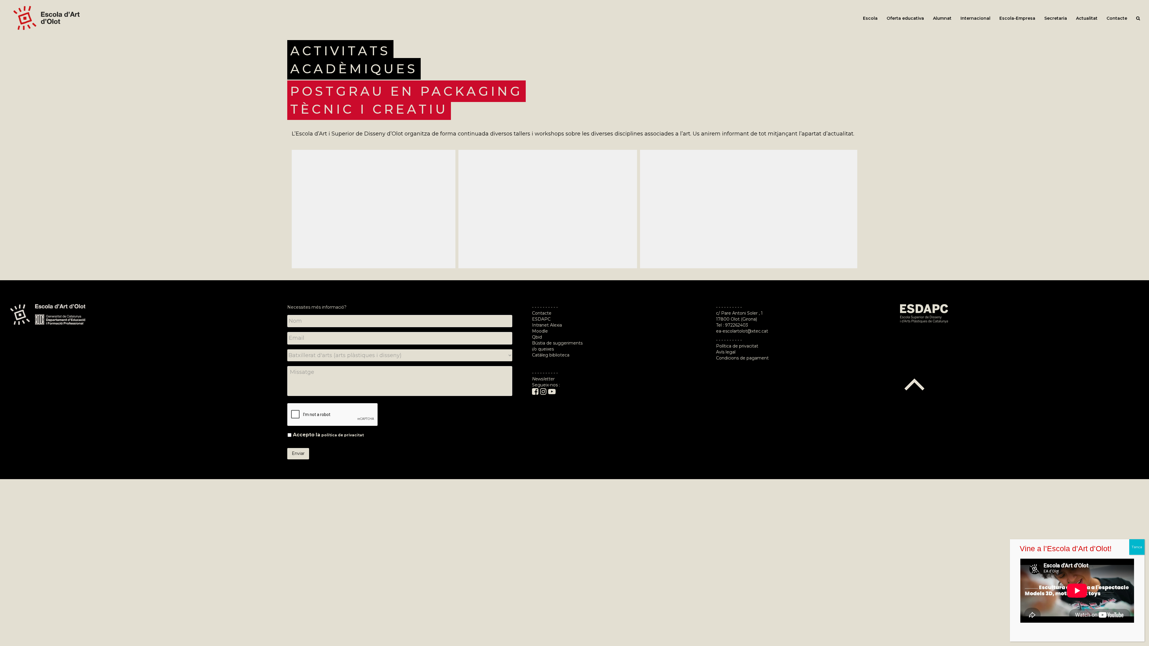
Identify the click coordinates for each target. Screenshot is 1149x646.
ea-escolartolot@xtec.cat (742, 331)
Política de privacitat (737, 346)
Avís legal (725, 352)
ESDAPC (541, 319)
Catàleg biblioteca (550, 355)
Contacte (541, 313)
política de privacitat (342, 435)
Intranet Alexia (547, 325)
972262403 (736, 325)
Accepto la (328, 435)
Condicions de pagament (742, 358)
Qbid (537, 337)
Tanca (1137, 547)
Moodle (540, 331)
